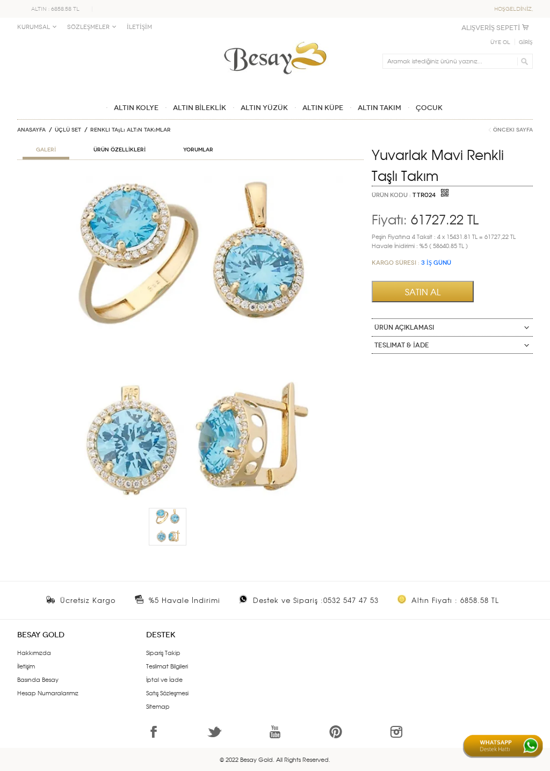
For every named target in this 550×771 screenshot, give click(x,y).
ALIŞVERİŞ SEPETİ (490, 28)
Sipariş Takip (163, 652)
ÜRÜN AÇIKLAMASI (404, 327)
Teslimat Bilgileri (167, 665)
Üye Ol (500, 42)
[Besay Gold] (275, 38)
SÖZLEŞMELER (88, 27)
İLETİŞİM (139, 27)
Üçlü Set (68, 130)
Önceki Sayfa (513, 130)
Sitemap (158, 706)
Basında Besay (38, 679)
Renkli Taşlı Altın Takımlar (130, 130)
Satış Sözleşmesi (167, 692)
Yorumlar (198, 150)
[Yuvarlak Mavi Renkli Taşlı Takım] (190, 180)
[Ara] (522, 61)
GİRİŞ (526, 42)
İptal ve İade (164, 679)
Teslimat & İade (401, 345)
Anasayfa (31, 130)
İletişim (26, 665)
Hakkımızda (34, 652)
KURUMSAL (33, 27)
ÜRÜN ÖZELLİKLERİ (119, 150)
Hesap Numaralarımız (47, 692)
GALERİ (46, 150)
